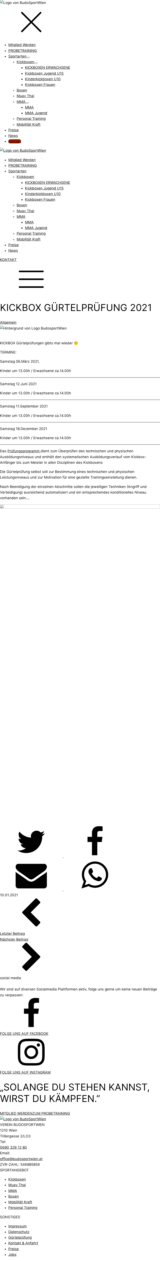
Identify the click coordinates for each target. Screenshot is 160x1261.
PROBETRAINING (22, 165)
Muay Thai (25, 211)
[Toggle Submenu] (28, 57)
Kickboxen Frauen (40, 199)
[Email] (32, 889)
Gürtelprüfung (20, 1237)
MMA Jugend (36, 228)
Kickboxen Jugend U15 (44, 188)
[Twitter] (32, 856)
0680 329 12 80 (13, 1147)
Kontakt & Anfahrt (23, 1243)
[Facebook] (95, 856)
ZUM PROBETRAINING (51, 1113)
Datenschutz (18, 1232)
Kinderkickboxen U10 (43, 194)
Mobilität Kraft (28, 239)
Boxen (22, 205)
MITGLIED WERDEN (16, 1113)
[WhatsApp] (95, 889)
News (13, 250)
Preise (13, 245)
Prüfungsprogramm (24, 451)
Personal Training (31, 233)
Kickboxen (25, 177)
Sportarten (17, 171)
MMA (21, 216)
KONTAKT (8, 260)
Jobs (12, 1254)
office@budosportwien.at (21, 1159)
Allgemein (8, 322)
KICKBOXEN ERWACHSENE (47, 183)
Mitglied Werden (22, 160)
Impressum (17, 1226)
